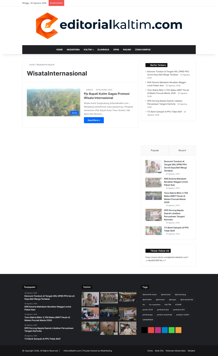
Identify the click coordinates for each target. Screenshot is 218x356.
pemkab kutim (179, 309)
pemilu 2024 (148, 309)
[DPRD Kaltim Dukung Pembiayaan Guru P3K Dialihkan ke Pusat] (109, 328)
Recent (182, 150)
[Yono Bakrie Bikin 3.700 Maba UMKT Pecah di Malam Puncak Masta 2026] (153, 195)
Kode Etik (159, 350)
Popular (155, 150)
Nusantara (73, 49)
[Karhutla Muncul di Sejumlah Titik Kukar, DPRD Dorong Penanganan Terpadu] (90, 313)
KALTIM (168, 304)
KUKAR (178, 304)
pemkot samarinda (164, 314)
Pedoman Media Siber (176, 350)
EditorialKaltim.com (72, 350)
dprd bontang (180, 294)
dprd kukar (160, 299)
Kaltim (88, 49)
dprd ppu (172, 299)
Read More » (94, 120)
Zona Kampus (143, 49)
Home (59, 49)
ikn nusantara (154, 304)
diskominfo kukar (150, 294)
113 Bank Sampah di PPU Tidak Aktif (164, 111)
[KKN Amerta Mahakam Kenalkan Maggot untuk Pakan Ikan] (153, 182)
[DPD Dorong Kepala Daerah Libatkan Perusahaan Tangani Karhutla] (153, 215)
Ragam (127, 49)
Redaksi (191, 350)
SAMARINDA (148, 320)
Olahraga (103, 49)
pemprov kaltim (182, 314)
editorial (89, 90)
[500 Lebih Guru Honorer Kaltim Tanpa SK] (127, 328)
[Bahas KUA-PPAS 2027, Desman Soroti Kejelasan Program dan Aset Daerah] (127, 297)
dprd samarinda (186, 299)
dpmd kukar (166, 294)
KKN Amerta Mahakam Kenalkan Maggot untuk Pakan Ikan (176, 181)
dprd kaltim (147, 299)
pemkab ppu (148, 314)
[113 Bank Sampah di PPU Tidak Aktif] (153, 230)
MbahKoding (106, 350)
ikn (144, 304)
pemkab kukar (163, 309)
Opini (116, 49)
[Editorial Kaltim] (109, 25)
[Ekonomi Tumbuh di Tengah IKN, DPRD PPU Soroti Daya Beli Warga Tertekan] (153, 166)
